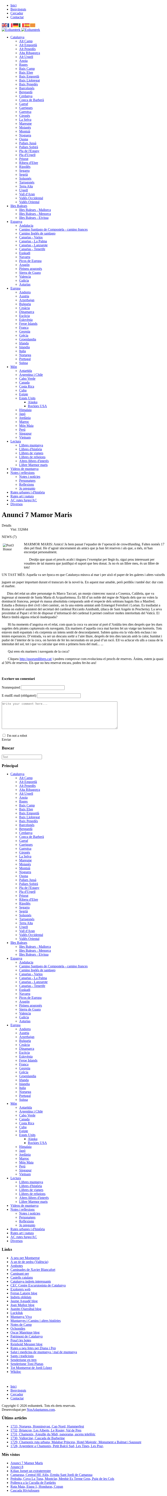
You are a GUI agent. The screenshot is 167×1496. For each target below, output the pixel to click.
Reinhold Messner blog (26, 1344)
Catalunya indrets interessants (30, 1281)
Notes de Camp (21, 1324)
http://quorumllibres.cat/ (36, 659)
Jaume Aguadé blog (24, 1301)
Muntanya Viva (21, 1317)
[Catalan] (33, 25)
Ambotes (16, 1266)
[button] (17, 37)
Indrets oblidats (20, 1297)
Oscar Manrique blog (25, 1332)
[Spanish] (27, 25)
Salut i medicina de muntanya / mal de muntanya (43, 1352)
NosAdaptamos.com (41, 1409)
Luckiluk (16, 1313)
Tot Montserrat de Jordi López (31, 1368)
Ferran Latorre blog (23, 1293)
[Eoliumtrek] (21, 30)
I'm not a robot (17, 735)
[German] (16, 25)
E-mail (19, 695)
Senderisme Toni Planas (26, 1364)
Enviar (6, 739)
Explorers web (20, 1289)
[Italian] (21, 25)
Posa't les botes (20, 1340)
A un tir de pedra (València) (29, 1262)
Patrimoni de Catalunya (26, 1336)
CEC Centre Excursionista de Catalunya (38, 1285)
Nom (11, 687)
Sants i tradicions (22, 1356)
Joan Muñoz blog (22, 1305)
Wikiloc (15, 1371)
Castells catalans (21, 1277)
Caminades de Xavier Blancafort (32, 1269)
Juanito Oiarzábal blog (25, 1309)
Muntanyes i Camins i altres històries (35, 1320)
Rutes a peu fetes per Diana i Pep (33, 1348)
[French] (10, 25)
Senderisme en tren (23, 1360)
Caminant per (19, 1273)
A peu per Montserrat (25, 1258)
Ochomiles (17, 1328)
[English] (4, 25)
